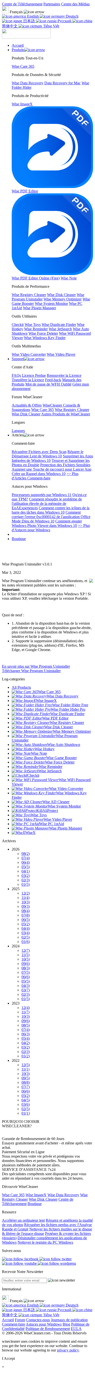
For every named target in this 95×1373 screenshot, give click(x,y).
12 (25, 893)
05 (25, 867)
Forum (20, 1320)
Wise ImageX (36, 1195)
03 (25, 876)
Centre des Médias (75, 4)
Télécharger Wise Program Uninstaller (31, 671)
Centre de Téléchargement (22, 4)
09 (25, 906)
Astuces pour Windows (44, 1324)
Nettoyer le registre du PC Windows (45, 1242)
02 (25, 880)
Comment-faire (13, 1324)
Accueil (8, 1320)
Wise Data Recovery (63, 1195)
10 (25, 902)
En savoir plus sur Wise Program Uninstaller (36, 666)
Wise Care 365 (13, 1195)
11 (25, 898)
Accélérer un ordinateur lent (23, 1220)
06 (25, 862)
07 (25, 858)
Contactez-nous (38, 1320)
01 (25, 884)
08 (25, 854)
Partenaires (51, 4)
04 (25, 871)
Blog (66, 1324)
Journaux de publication (69, 1320)
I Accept (8, 1358)
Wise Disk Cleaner (43, 1199)
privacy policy (68, 1350)
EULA (76, 1329)
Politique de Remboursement (48, 1329)
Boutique (19, 539)
